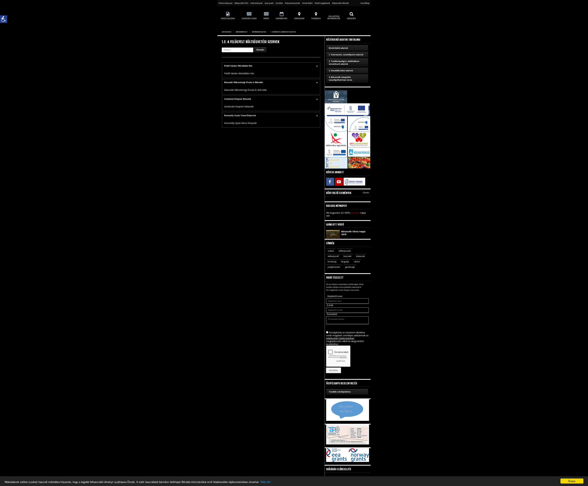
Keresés (260, 50)
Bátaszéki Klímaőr (340, 3)
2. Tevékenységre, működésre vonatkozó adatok (344, 62)
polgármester (334, 267)
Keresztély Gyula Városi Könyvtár (240, 115)
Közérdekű (307, 3)
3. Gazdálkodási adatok (341, 70)
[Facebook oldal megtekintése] (330, 182)
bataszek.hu (226, 32)
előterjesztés (345, 250)
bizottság (332, 261)
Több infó (265, 482)
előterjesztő (333, 256)
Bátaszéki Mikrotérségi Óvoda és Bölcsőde (243, 82)
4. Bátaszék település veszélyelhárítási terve (340, 78)
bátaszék (360, 256)
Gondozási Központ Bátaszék (237, 99)
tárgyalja (345, 261)
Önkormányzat (241, 32)
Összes (366, 192)
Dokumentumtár (292, 3)
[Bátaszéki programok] (347, 182)
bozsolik (347, 256)
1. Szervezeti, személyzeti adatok (283, 32)
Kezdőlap (365, 3)
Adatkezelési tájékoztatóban (340, 338)
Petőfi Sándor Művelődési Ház (238, 66)
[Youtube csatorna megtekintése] (339, 182)
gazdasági (350, 267)
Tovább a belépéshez (340, 391)
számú (331, 250)
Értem (571, 481)
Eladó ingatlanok (322, 3)
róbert (357, 261)
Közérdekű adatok (259, 32)
